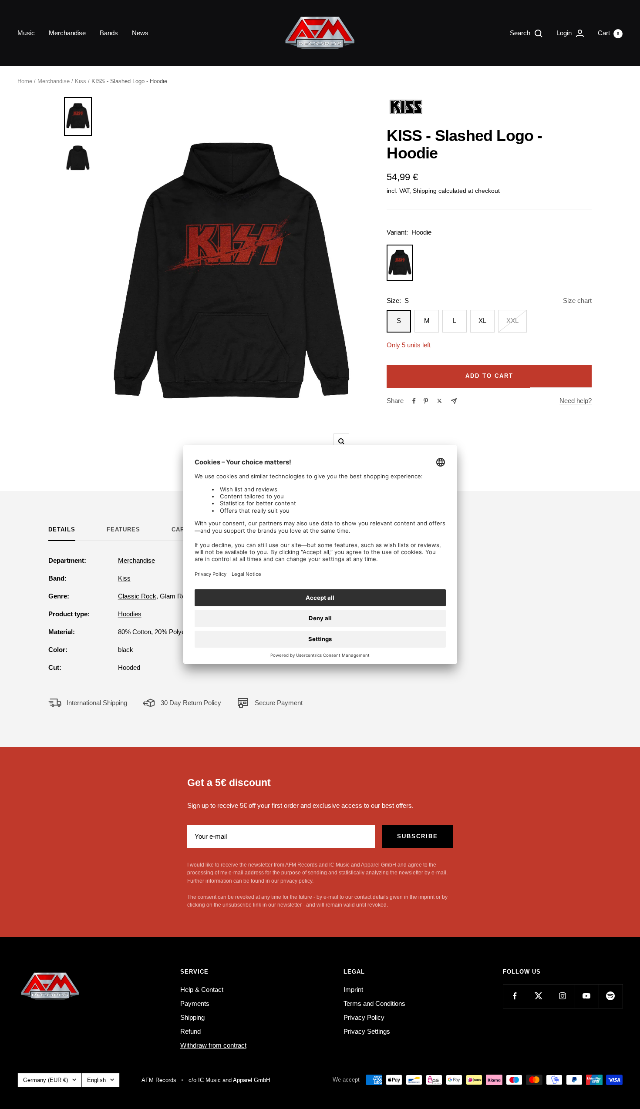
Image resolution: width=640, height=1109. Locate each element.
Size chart (577, 300)
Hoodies (129, 614)
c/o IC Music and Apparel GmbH (229, 1080)
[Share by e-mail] (454, 401)
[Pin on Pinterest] (426, 401)
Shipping (192, 1017)
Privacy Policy (364, 1017)
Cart (608, 33)
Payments (194, 1003)
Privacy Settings (367, 1031)
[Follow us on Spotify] (611, 996)
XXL (512, 320)
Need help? (575, 400)
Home (24, 81)
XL (482, 320)
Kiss (80, 81)
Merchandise (67, 33)
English (96, 1080)
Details (61, 529)
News (140, 33)
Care (180, 529)
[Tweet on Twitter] (439, 401)
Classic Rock (137, 596)
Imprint (353, 989)
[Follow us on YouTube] (587, 996)
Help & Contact (201, 989)
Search (521, 33)
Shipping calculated (439, 190)
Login (564, 33)
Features (123, 529)
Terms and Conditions (374, 1003)
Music (26, 33)
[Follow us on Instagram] (563, 996)
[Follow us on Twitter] (539, 996)
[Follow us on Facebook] (515, 996)
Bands (109, 33)
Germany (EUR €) (45, 1080)
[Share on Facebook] (414, 401)
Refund (190, 1031)
